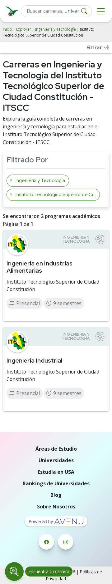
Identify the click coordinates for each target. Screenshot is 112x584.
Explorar (23, 29)
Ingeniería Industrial (34, 360)
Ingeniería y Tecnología (55, 29)
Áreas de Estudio (56, 448)
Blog (56, 495)
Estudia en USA (56, 471)
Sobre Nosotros (56, 506)
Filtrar (94, 47)
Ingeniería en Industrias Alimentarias (39, 267)
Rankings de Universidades (56, 483)
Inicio (7, 29)
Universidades (56, 460)
